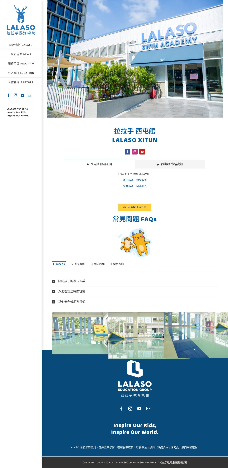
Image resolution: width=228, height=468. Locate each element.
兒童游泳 (128, 186)
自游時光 (141, 186)
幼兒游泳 (141, 180)
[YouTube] (139, 408)
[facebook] (127, 151)
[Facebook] (121, 408)
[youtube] (142, 151)
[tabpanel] (134, 182)
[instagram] (135, 151)
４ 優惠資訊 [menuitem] (117, 263)
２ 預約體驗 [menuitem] (78, 263)
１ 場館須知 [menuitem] (59, 264)
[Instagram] (130, 408)
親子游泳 (128, 180)
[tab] (100, 164)
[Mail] (148, 408)
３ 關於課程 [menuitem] (97, 263)
